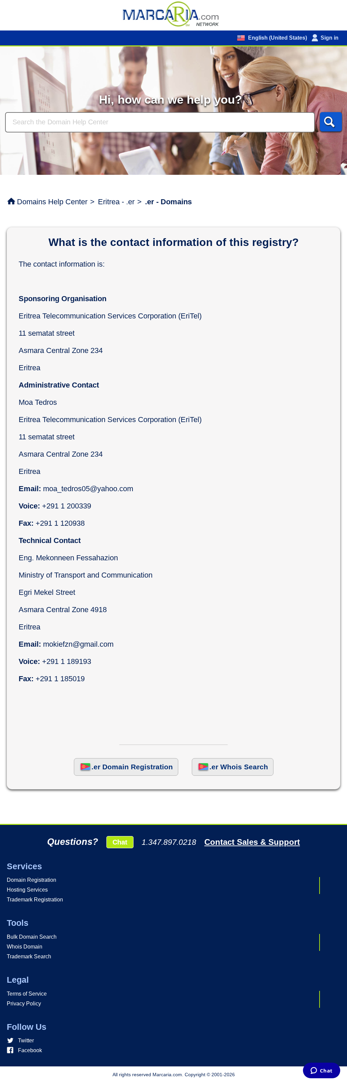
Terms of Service (27, 994)
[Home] (173, 13)
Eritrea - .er (116, 201)
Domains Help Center (52, 201)
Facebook (30, 1050)
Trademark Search (29, 956)
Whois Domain (24, 947)
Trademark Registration (35, 899)
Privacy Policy (24, 1003)
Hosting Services (27, 890)
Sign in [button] (330, 38)
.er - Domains (168, 201)
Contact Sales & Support (252, 842)
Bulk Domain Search (32, 937)
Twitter (26, 1040)
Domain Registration (31, 880)
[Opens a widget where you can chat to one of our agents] (321, 1071)
